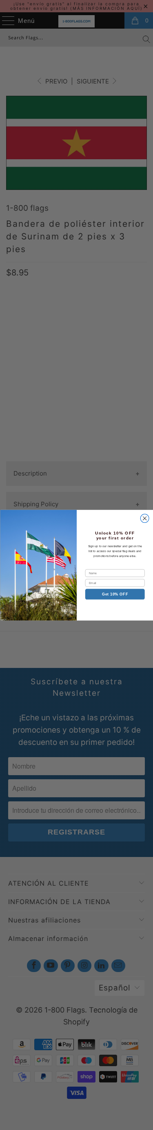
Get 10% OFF (115, 594)
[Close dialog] (144, 518)
